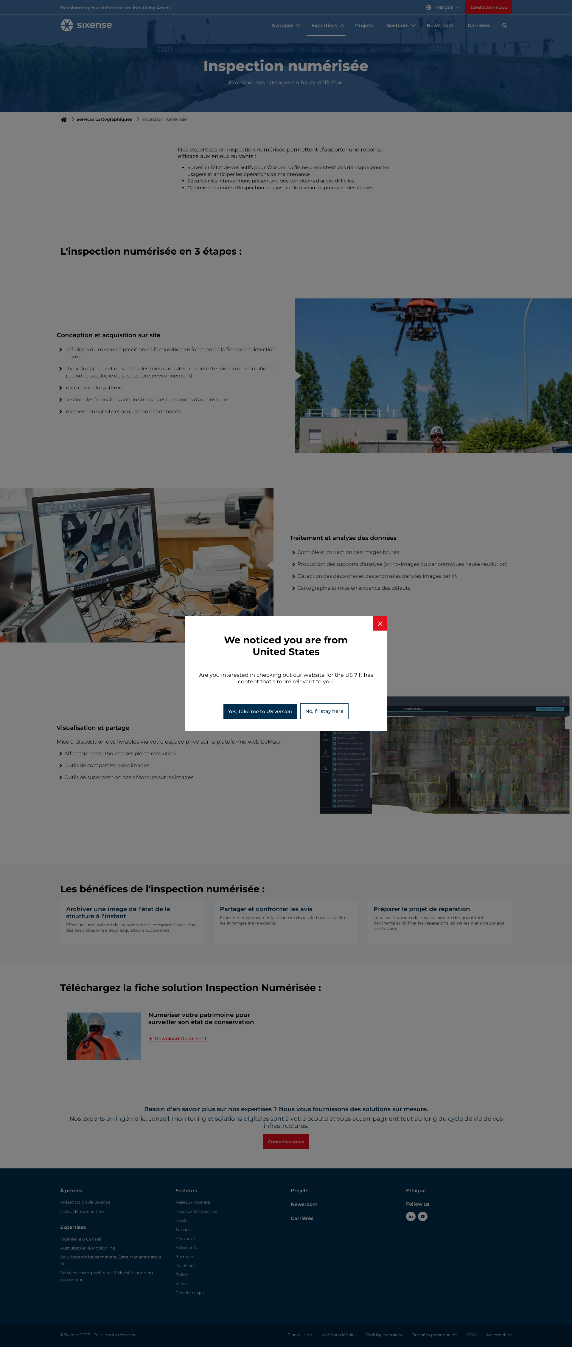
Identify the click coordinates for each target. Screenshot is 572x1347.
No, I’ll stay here (324, 711)
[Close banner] (380, 623)
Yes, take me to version (260, 711)
